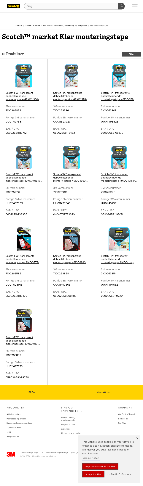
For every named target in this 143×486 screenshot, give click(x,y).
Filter (131, 54)
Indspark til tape (68, 424)
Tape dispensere (14, 427)
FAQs (31, 392)
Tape (9, 432)
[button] (118, 474)
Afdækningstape (14, 414)
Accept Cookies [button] (93, 474)
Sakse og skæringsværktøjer (19, 423)
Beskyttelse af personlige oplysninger (62, 452)
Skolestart (65, 429)
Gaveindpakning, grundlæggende (68, 418)
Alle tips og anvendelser (71, 433)
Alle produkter (13, 436)
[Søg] (121, 6)
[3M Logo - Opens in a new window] (13, 6)
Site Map (122, 423)
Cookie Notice (91, 458)
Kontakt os (103, 392)
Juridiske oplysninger (29, 452)
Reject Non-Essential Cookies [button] (100, 466)
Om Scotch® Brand (126, 414)
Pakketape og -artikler (16, 419)
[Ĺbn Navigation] (135, 7)
